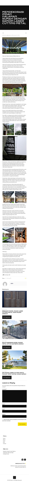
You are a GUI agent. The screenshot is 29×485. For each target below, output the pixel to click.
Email (3, 409)
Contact (4, 443)
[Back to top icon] (14, 477)
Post (4, 442)
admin (9, 35)
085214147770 (20, 463)
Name (3, 404)
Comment (4, 389)
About (4, 439)
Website (3, 414)
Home (4, 438)
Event (4, 440)
